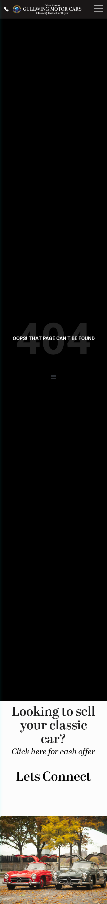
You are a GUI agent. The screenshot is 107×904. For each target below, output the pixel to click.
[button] (53, 376)
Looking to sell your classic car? (53, 729)
